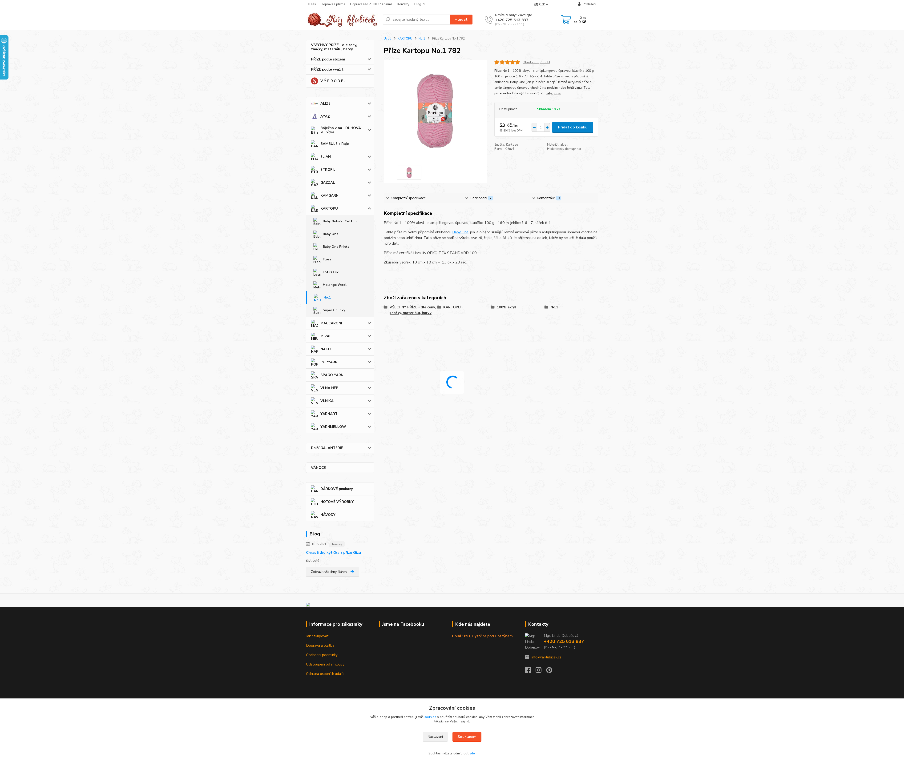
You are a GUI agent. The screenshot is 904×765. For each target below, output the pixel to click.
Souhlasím (466, 736)
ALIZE (325, 103)
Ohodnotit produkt (536, 62)
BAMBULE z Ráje (334, 143)
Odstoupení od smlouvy (325, 664)
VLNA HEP (329, 388)
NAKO (325, 349)
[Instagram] (541, 671)
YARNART (329, 413)
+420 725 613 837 (512, 20)
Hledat (461, 19)
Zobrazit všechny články (329, 572)
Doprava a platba (333, 4)
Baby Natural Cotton (340, 221)
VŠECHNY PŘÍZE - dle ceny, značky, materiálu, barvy (334, 47)
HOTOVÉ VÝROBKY (337, 501)
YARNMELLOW (333, 426)
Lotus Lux (331, 272)
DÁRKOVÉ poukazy (336, 488)
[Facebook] (530, 671)
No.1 (327, 297)
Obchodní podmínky (322, 655)
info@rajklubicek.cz (546, 657)
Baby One (330, 234)
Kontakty (403, 4)
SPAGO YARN (331, 375)
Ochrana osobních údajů (324, 673)
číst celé (312, 560)
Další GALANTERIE (327, 448)
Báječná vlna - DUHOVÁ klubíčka (340, 130)
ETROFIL (327, 169)
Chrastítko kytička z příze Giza (333, 552)
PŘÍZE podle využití (327, 69)
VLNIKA (327, 400)
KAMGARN (329, 195)
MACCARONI (331, 323)
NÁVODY (327, 514)
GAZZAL (327, 182)
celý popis (553, 93)
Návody (337, 544)
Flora (327, 259)
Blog (417, 4)
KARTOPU (329, 208)
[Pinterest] (549, 671)
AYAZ (325, 116)
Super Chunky (334, 310)
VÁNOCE (318, 467)
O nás (312, 4)
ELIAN (325, 156)
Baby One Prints (336, 246)
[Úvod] (342, 19)
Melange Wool (335, 285)
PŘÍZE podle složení (328, 59)
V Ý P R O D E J (332, 81)
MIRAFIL (327, 336)
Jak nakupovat (317, 636)
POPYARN (329, 362)
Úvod (387, 38)
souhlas (430, 717)
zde (472, 753)
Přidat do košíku (572, 127)
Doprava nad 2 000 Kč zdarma (371, 4)
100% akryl (506, 307)
